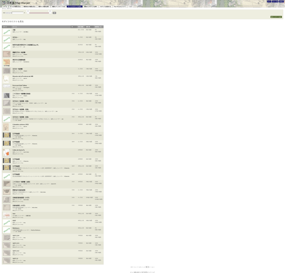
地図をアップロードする (58, 6)
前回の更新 (80, 26)
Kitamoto (34, 135)
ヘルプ (130, 6)
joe (46, 103)
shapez (25, 54)
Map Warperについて (120, 6)
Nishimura (16, 228)
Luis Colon (26, 152)
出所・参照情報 (18, 88)
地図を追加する (137, 272)
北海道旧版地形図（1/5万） (21, 197)
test (14, 213)
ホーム (5, 6)
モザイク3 (16, 243)
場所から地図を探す (43, 6)
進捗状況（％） (98, 26)
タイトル (15, 26)
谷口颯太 (26, 32)
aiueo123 (53, 183)
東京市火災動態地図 (19, 60)
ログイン (269, 1)
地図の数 (88, 26)
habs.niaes (43, 192)
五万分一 (15, 37)
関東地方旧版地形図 (19, 190)
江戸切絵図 (16, 133)
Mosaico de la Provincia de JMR (23, 76)
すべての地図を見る (15, 6)
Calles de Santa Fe (19, 150)
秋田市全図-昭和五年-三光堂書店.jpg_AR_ (26, 45)
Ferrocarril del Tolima (20, 85)
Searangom (26, 87)
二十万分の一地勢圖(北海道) (21, 93)
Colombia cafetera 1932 (21, 124)
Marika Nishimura (35, 230)
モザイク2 (16, 251)
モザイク (9, 8)
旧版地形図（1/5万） (19, 205)
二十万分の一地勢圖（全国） (22, 182)
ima (24, 222)
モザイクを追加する (105, 6)
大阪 (14, 30)
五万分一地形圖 (17, 69)
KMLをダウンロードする (18, 56)
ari (24, 47)
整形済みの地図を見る (29, 6)
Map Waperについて (146, 272)
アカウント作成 (275, 1)
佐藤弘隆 (28, 215)
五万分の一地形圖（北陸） (21, 101)
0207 (14, 220)
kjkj (24, 39)
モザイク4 (16, 235)
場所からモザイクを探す (90, 6)
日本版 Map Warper (18, 2)
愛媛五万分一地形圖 (19, 52)
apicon (25, 78)
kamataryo (26, 61)
